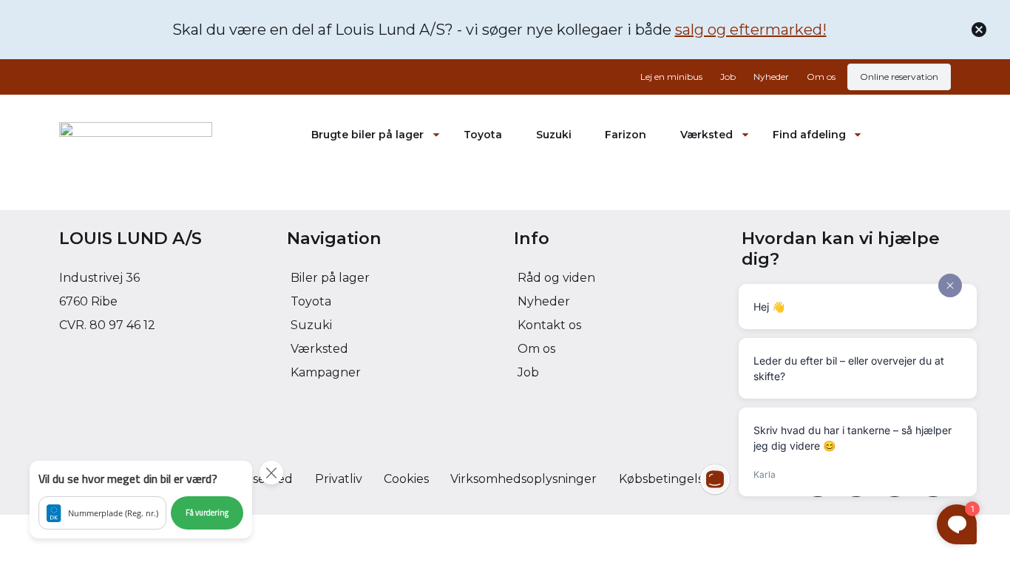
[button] (141, 499)
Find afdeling (809, 134)
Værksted (706, 134)
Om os (821, 76)
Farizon (625, 134)
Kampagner (326, 372)
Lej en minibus (671, 76)
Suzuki (554, 134)
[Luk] (979, 30)
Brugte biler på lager (367, 134)
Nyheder (771, 76)
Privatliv (338, 479)
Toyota (483, 134)
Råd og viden (556, 278)
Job (728, 76)
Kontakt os (549, 325)
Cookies (406, 479)
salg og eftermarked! (751, 29)
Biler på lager (330, 278)
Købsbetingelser (667, 479)
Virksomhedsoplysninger (523, 479)
